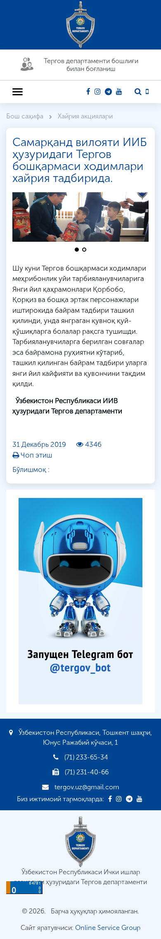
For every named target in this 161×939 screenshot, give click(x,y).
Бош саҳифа (25, 116)
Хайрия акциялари (85, 116)
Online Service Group (107, 928)
